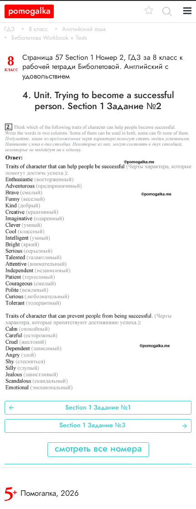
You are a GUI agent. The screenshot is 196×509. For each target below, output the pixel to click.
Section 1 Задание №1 (98, 407)
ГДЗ (9, 29)
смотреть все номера (98, 448)
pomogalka (29, 11)
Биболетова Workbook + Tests (49, 38)
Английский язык (84, 29)
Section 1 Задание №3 (92, 425)
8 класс (38, 29)
